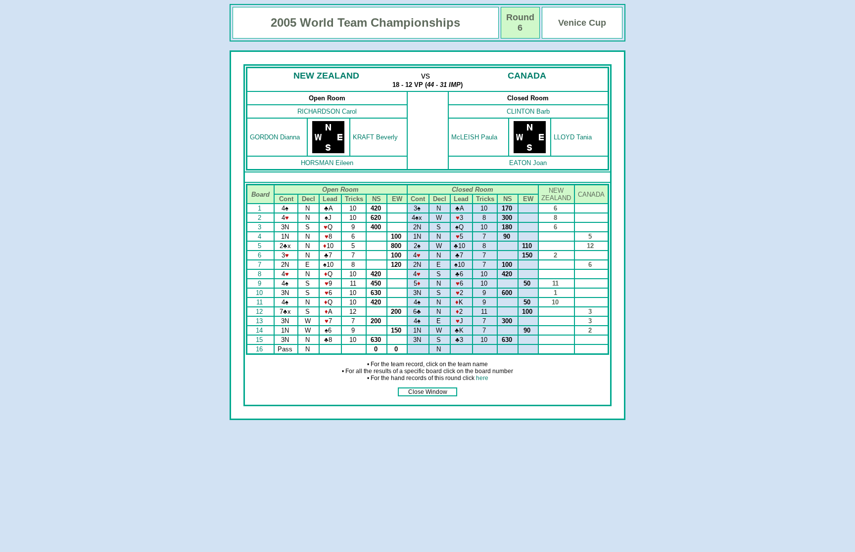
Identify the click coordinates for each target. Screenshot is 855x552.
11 (260, 302)
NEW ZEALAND (326, 76)
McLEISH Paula (474, 137)
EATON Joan (528, 163)
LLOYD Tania (573, 137)
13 (260, 321)
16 (260, 349)
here (482, 378)
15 (260, 339)
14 (260, 330)
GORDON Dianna (275, 137)
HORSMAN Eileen (327, 163)
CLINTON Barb (528, 111)
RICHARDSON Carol (327, 111)
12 (260, 311)
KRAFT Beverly (375, 137)
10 (260, 293)
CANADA (527, 76)
